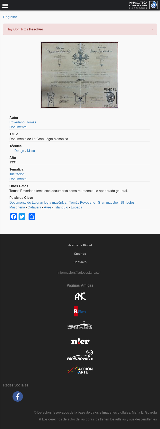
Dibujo (19, 150)
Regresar (10, 16)
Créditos (80, 253)
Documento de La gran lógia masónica (37, 202)
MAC (80, 326)
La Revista (80, 311)
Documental (18, 126)
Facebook (17, 396)
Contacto (80, 262)
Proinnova (80, 355)
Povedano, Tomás (22, 122)
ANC (80, 296)
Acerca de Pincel (80, 245)
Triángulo (61, 207)
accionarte (80, 369)
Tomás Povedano (82, 202)
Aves (47, 207)
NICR (80, 340)
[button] (152, 28)
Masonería (17, 207)
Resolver (36, 29)
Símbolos (128, 202)
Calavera (34, 207)
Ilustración (17, 174)
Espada (76, 207)
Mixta (31, 150)
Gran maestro (108, 202)
